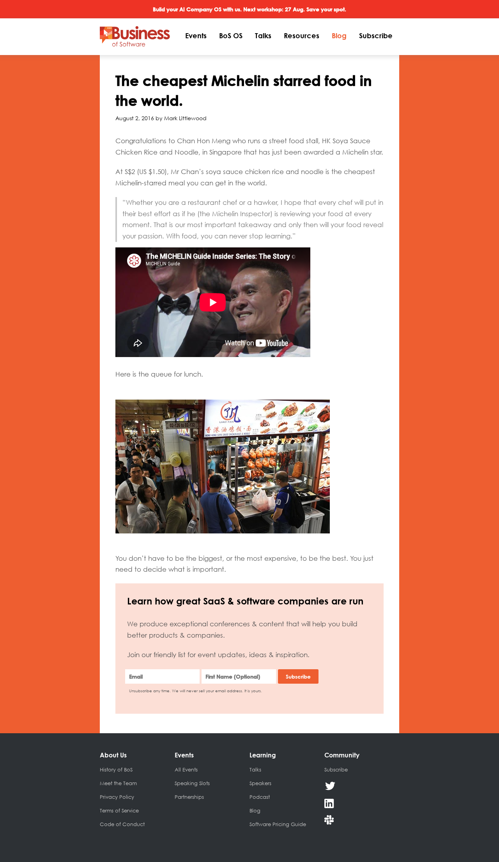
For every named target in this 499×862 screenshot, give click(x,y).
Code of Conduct (122, 824)
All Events (186, 769)
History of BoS (116, 769)
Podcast (260, 797)
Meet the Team (118, 783)
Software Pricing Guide (278, 824)
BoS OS (230, 35)
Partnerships (189, 797)
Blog (339, 35)
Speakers (260, 783)
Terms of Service (119, 810)
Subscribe (376, 35)
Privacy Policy (117, 797)
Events (196, 35)
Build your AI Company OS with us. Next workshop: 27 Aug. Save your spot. (249, 9)
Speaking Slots (192, 783)
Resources (301, 35)
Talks (263, 35)
